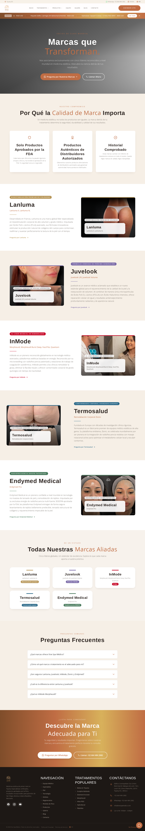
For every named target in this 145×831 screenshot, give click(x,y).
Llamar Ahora (95, 76)
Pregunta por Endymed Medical (21, 517)
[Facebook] (8, 802)
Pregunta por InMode (17, 377)
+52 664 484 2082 (120, 793)
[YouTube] (20, 802)
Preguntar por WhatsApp (56, 755)
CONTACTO (94, 8)
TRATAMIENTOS (42, 8)
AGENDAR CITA (129, 8)
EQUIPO (68, 8)
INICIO (31, 8)
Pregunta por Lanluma (18, 238)
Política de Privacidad (47, 827)
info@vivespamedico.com (122, 803)
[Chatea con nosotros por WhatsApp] (139, 825)
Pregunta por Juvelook (79, 307)
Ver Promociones (134, 827)
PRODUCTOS (56, 8)
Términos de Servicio (61, 827)
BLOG (85, 8)
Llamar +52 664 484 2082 (92, 755)
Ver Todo (132, 16)
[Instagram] (14, 802)
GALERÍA (77, 8)
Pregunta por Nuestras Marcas (61, 76)
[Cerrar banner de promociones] (139, 16)
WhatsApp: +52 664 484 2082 (124, 798)
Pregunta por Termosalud (80, 447)
